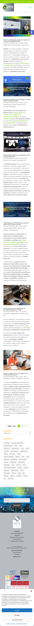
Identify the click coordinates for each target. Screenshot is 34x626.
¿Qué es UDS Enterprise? (17, 533)
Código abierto (7, 45)
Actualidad (6, 313)
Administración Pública (10, 104)
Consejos (6, 451)
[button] (31, 32)
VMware (6, 476)
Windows (19, 476)
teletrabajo (27, 328)
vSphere (12, 476)
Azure (20, 445)
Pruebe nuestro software (17, 541)
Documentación (17, 539)
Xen (5, 478)
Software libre (14, 470)
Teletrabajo (12, 106)
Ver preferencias (17, 620)
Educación (12, 454)
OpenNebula (21, 462)
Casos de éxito (15, 448)
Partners (18, 465)
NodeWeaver (14, 459)
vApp (26, 313)
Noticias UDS (16, 45)
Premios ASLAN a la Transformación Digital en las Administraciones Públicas (14, 115)
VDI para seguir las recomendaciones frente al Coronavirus (15, 374)
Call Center (7, 448)
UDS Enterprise (24, 63)
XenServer (10, 478)
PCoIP (24, 465)
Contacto (6, 1)
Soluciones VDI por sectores (17, 537)
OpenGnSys (13, 462)
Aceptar (17, 610)
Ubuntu (14, 473)
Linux (27, 456)
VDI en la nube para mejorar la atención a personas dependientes (16, 40)
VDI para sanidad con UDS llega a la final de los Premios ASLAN (16, 100)
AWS (16, 445)
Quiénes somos (15, 1)
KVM (23, 456)
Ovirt (13, 465)
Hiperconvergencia (9, 456)
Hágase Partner (17, 556)
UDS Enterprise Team (12, 43)
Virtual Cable (9, 65)
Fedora (19, 454)
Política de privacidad (21, 623)
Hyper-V (18, 456)
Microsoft (6, 459)
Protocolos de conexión (10, 467)
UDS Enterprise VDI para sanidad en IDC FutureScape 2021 (16, 155)
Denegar (17, 615)
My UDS (23, 1)
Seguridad (6, 470)
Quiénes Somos (17, 552)
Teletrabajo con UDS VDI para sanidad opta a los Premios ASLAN (16, 223)
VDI (27, 45)
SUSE (21, 470)
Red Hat (20, 467)
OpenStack (7, 465)
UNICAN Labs (7, 119)
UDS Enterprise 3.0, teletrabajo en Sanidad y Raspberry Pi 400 (14, 309)
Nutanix (6, 462)
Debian (6, 454)
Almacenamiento (8, 445)
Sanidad (23, 45)
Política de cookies (11, 623)
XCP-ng (25, 476)
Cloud (27, 448)
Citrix (22, 448)
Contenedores (14, 451)
